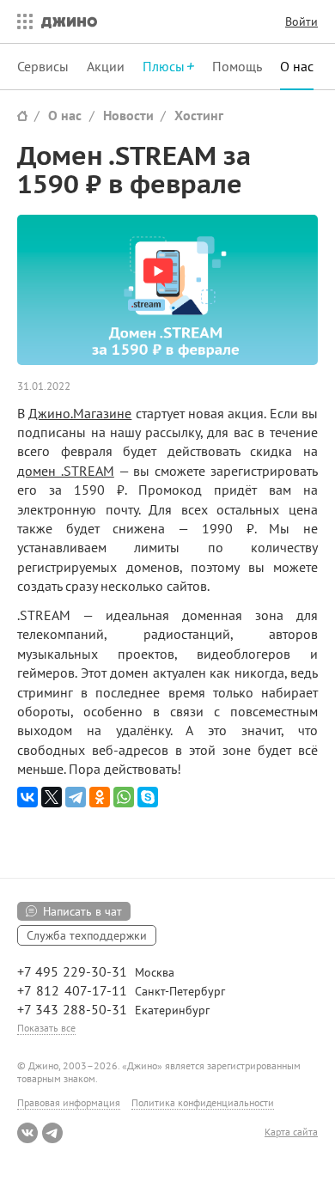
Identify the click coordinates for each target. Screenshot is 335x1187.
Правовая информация (68, 1102)
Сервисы (43, 66)
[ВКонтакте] (27, 797)
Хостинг (198, 115)
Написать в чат (82, 911)
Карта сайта (291, 1132)
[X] (51, 797)
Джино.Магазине (79, 413)
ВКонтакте (27, 1133)
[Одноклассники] (99, 797)
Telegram (52, 1133)
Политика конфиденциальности (202, 1102)
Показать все (46, 1027)
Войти (301, 21)
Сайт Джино (22, 115)
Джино (69, 21)
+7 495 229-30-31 (72, 971)
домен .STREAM (65, 470)
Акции (106, 66)
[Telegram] (75, 797)
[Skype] (147, 797)
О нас (297, 66)
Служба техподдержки (87, 935)
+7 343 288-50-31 (72, 1009)
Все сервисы (20, 21)
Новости (128, 115)
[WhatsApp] (123, 797)
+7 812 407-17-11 (72, 990)
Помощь (237, 66)
